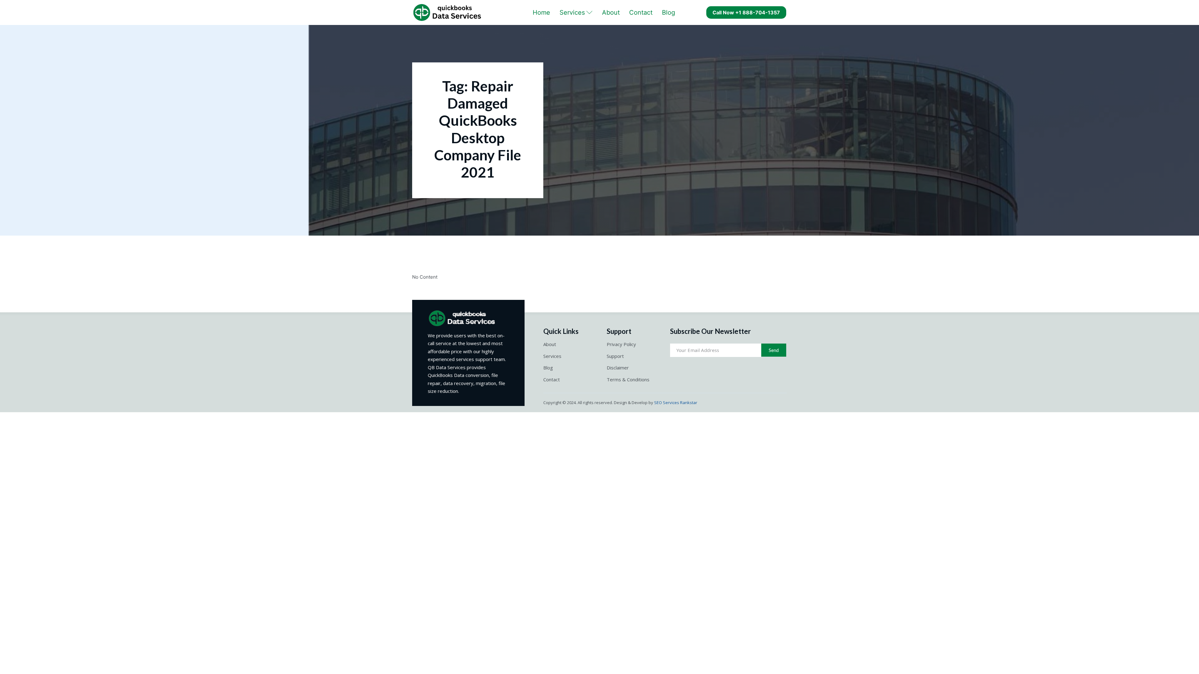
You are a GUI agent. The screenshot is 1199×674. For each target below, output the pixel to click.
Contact (641, 12)
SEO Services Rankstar (675, 402)
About (611, 12)
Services (572, 12)
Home (541, 12)
